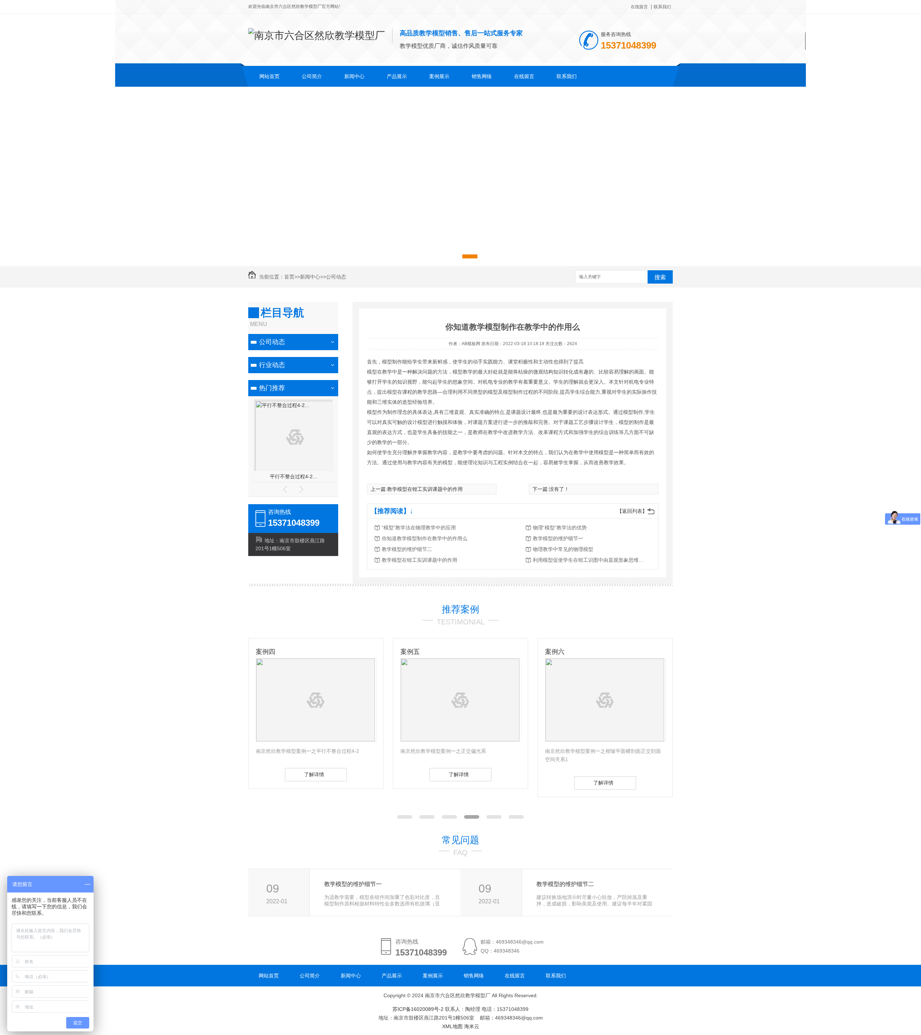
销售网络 (482, 76)
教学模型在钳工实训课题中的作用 (425, 489)
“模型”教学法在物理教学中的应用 (419, 527)
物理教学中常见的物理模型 (563, 549)
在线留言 (639, 6)
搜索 (660, 277)
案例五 (265, 651)
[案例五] (315, 739)
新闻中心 (354, 76)
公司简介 (312, 76)
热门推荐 (272, 388)
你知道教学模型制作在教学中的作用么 (424, 538)
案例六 (410, 651)
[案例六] (460, 739)
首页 (289, 277)
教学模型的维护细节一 (558, 538)
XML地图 (452, 1026)
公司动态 (336, 277)
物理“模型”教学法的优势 (560, 527)
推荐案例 (460, 609)
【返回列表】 (632, 511)
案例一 (554, 651)
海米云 (471, 1026)
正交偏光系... (293, 476)
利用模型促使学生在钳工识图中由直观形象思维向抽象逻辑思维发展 (590, 560)
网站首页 (269, 76)
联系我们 (662, 6)
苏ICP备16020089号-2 (418, 1009)
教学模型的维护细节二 (407, 549)
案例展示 (439, 76)
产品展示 (397, 76)
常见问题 (460, 840)
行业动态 (272, 365)
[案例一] (604, 739)
